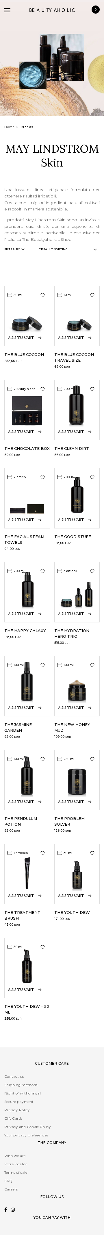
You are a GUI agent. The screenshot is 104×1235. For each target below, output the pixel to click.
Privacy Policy (17, 1110)
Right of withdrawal (22, 1093)
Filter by (12, 249)
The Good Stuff (72, 536)
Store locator (15, 1164)
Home (9, 127)
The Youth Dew (72, 912)
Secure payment (19, 1101)
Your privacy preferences (26, 1135)
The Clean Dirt (71, 448)
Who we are (15, 1155)
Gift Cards (13, 1118)
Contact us (14, 1076)
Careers (11, 1189)
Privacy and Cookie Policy (27, 1127)
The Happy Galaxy (25, 630)
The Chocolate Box (27, 448)
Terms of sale (15, 1172)
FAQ (8, 1181)
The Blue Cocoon (24, 354)
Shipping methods (21, 1085)
